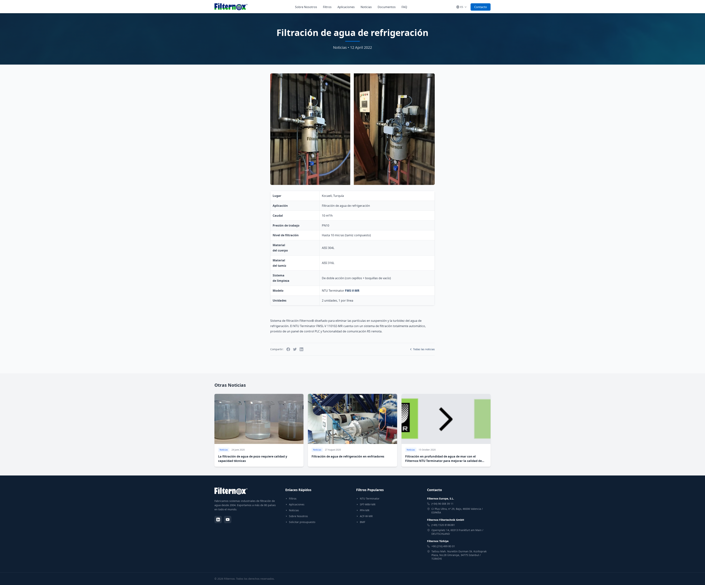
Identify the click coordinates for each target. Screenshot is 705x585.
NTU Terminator (369, 498)
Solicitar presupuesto (302, 522)
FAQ (404, 7)
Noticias (366, 7)
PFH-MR (364, 510)
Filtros (327, 7)
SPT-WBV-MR (367, 504)
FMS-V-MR (352, 291)
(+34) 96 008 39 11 (442, 503)
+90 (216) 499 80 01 (443, 546)
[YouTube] (227, 519)
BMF (362, 522)
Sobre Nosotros (306, 7)
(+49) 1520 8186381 (443, 525)
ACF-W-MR (366, 516)
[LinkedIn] (218, 519)
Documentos (387, 7)
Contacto (480, 7)
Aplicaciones (346, 7)
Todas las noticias (424, 349)
